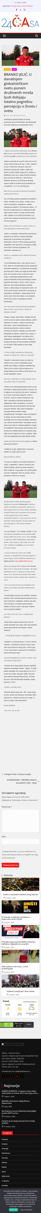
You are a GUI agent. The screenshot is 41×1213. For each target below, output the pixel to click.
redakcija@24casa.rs (22, 1071)
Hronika (5, 1158)
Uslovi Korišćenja (26, 1210)
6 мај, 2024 (8, 1106)
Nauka (4, 1167)
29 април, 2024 (9, 1116)
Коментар (7, 807)
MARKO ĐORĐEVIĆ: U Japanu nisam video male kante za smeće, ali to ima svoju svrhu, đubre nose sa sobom (20, 1092)
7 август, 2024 (9, 1096)
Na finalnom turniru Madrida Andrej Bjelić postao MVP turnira (19, 1112)
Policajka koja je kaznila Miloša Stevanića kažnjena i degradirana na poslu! (18, 943)
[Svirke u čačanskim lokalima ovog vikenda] (20, 884)
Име (4, 836)
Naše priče (6, 1176)
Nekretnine (6, 1153)
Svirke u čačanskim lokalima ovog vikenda (20, 895)
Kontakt (5, 1185)
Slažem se (13, 1210)
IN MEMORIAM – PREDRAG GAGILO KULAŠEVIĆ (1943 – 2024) (22, 781)
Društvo (7, 69)
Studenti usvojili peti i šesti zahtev (20, 991)
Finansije (5, 1149)
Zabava (4, 1162)
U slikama (5, 1181)
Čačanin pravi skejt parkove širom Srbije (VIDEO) (18, 1122)
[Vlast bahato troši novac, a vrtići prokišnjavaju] (20, 956)
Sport (14, 69)
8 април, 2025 (10, 898)
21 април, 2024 (9, 1126)
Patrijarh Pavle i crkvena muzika (17, 774)
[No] (38, 1201)
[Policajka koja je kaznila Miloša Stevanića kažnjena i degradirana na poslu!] (20, 931)
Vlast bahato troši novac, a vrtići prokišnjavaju (15, 968)
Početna (5, 1139)
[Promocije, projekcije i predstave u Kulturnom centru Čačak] (20, 906)
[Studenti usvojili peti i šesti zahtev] (20, 981)
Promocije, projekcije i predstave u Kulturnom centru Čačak (23, 7)
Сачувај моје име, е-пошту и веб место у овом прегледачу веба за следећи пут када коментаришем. (20, 854)
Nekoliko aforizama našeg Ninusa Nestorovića (16, 1102)
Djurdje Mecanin (21, 115)
